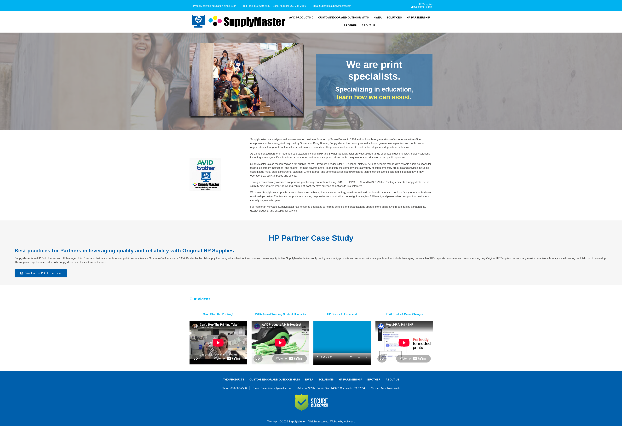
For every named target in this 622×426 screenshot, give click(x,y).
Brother (350, 25)
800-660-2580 (262, 6)
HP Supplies (425, 4)
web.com (349, 421)
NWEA (378, 17)
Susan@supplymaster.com (335, 6)
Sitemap (272, 421)
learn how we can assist (373, 97)
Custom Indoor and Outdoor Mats (343, 17)
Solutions (394, 17)
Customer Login (423, 7)
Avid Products (300, 17)
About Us (368, 25)
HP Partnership (418, 17)
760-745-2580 (298, 6)
